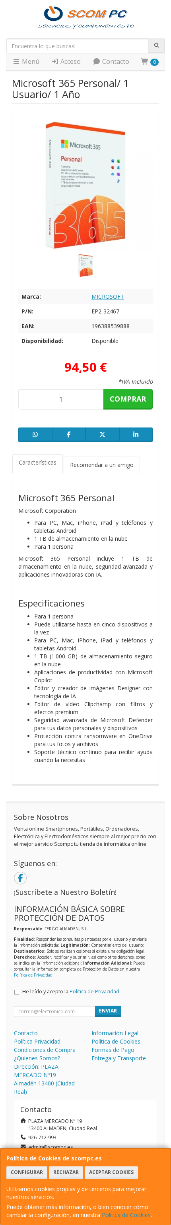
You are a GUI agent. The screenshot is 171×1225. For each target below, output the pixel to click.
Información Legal (114, 1033)
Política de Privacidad (33, 975)
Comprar (128, 399)
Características (37, 462)
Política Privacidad (37, 1041)
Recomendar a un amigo (102, 465)
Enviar (108, 1010)
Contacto (115, 61)
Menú (29, 61)
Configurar (27, 1172)
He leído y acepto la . (71, 991)
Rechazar (66, 1172)
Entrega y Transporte (118, 1058)
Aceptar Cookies (111, 1172)
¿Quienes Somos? (37, 1058)
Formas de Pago (112, 1050)
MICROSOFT (107, 296)
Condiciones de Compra (45, 1050)
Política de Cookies (126, 1215)
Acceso (70, 61)
